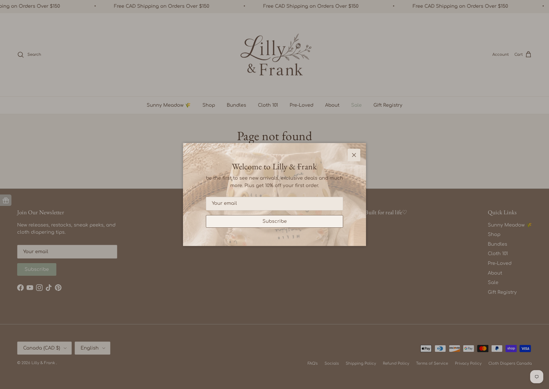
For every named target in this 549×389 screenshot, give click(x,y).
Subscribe (274, 221)
